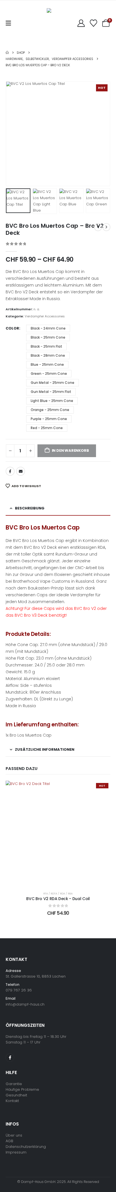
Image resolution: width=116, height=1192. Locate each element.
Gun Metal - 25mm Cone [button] (52, 382)
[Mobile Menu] (8, 23)
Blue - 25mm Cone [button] (47, 364)
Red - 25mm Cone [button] (47, 427)
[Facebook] (10, 1057)
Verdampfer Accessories (45, 316)
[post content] (58, 833)
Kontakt (12, 1100)
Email (20, 471)
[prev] (98, 227)
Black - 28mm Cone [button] (48, 355)
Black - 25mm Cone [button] (48, 337)
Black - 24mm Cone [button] (48, 328)
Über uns (14, 1135)
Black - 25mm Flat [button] (46, 346)
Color (12, 328)
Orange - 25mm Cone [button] (50, 409)
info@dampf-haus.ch (25, 1004)
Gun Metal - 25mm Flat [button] (51, 391)
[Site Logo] (55, 23)
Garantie (14, 1083)
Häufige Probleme (22, 1089)
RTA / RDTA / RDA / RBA (58, 893)
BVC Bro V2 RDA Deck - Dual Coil (58, 898)
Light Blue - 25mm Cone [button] (52, 400)
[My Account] (81, 23)
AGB (9, 1141)
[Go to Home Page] (7, 53)
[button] (12, 134)
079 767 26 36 (19, 990)
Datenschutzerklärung (26, 1146)
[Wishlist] (93, 23)
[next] (106, 227)
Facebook (10, 471)
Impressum (16, 1152)
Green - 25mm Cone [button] (49, 373)
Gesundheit (16, 1095)
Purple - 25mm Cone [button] (49, 418)
